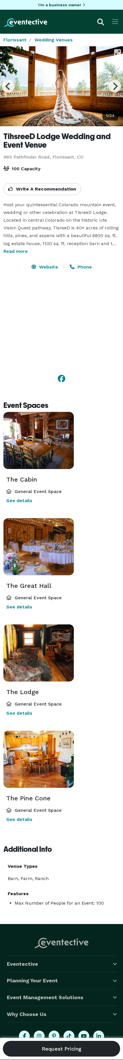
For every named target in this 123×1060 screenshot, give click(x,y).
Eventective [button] (22, 964)
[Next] (114, 86)
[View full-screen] (117, 52)
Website (48, 267)
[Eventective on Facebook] (24, 1036)
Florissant (15, 40)
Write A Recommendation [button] (45, 189)
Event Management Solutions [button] (45, 997)
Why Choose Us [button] (26, 1014)
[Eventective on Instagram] (39, 1036)
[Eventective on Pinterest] (54, 1036)
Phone (84, 267)
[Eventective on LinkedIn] (98, 1036)
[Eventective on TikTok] (69, 1036)
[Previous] (8, 86)
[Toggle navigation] (115, 21)
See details (19, 500)
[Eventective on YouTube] (83, 1036)
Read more (15, 251)
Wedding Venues (54, 40)
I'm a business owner (59, 5)
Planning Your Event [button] (32, 980)
